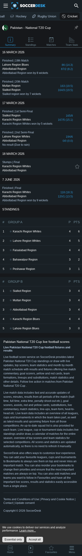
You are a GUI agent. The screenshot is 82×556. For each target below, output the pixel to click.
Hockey (21, 16)
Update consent (25, 503)
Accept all (35, 539)
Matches (51, 44)
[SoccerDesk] (31, 5)
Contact (8, 503)
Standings (30, 44)
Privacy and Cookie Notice (57, 499)
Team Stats (72, 44)
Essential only (13, 539)
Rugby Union (47, 16)
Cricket (72, 16)
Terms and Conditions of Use (21, 499)
